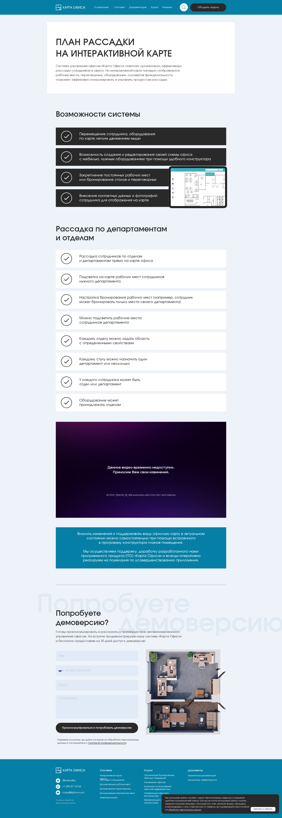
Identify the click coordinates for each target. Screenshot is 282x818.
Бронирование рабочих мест (115, 784)
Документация (137, 7)
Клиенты (167, 7)
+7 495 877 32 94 (72, 786)
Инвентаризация (108, 798)
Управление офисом (154, 782)
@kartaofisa (69, 780)
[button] (208, 7)
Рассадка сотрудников (112, 780)
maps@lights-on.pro (73, 792)
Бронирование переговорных (115, 789)
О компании (101, 7)
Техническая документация (202, 776)
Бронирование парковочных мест (117, 793)
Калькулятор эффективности (202, 780)
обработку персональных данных (184, 810)
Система (119, 7)
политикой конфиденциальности (107, 743)
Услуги (154, 7)
